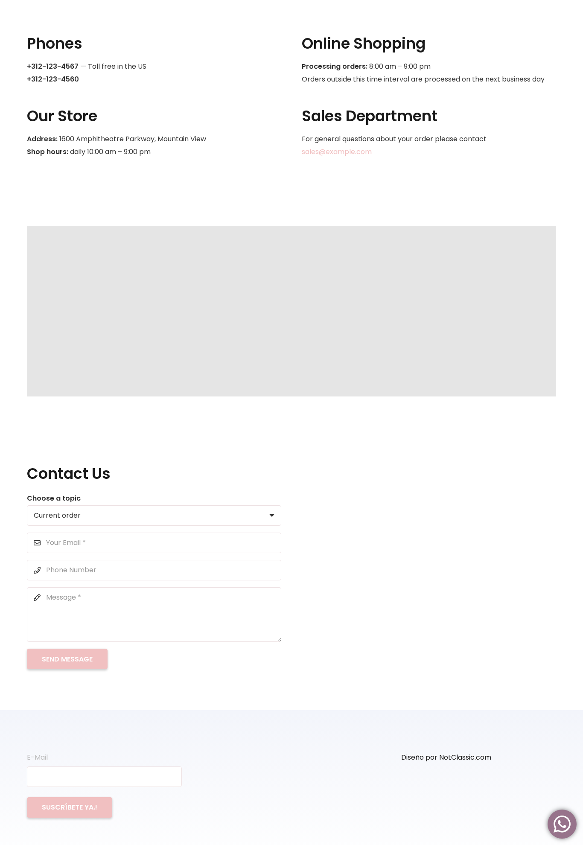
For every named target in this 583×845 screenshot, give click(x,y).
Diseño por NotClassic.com (446, 757)
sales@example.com (337, 152)
